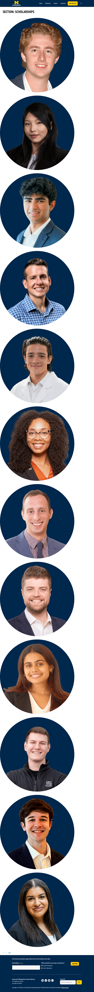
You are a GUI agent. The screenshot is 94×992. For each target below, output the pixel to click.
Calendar (63, 3)
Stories (55, 3)
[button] (81, 3)
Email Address (17, 963)
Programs (48, 3)
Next (10, 952)
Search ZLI (62, 979)
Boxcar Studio (65, 987)
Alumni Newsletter (47, 968)
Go (79, 982)
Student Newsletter (47, 966)
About (40, 3)
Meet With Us (72, 3)
